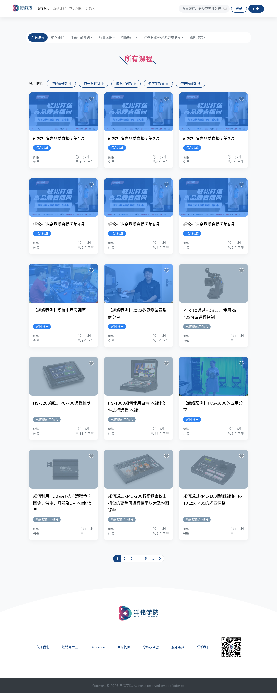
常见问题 (75, 8)
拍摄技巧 (128, 37)
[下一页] (160, 558)
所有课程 (43, 8)
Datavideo (97, 647)
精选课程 (57, 37)
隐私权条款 (151, 647)
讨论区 (90, 8)
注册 (256, 8)
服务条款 (177, 647)
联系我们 (203, 647)
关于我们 (43, 647)
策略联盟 (197, 37)
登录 (239, 8)
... (153, 558)
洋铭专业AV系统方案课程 (162, 37)
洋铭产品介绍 (80, 37)
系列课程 (59, 8)
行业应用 (106, 37)
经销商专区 (70, 647)
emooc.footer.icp (173, 685)
